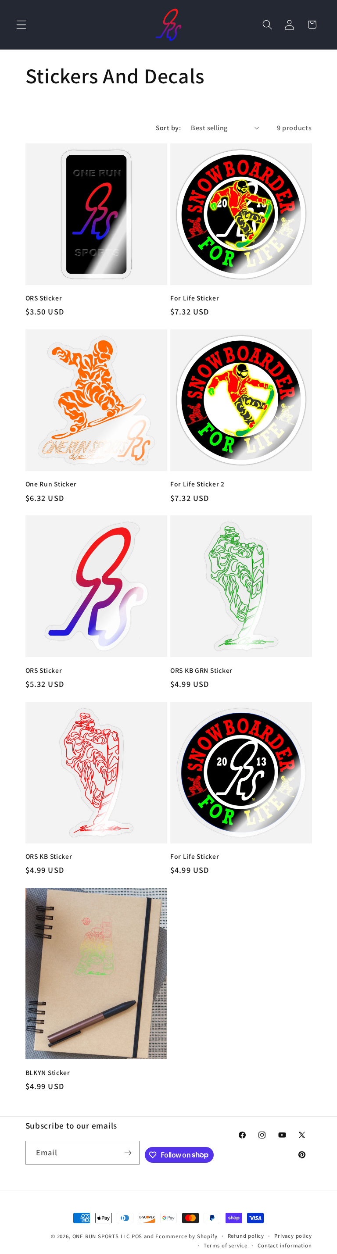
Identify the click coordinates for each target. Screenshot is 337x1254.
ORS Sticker (43, 297)
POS (137, 1236)
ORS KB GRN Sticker (201, 670)
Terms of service (225, 1245)
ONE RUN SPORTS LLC (101, 1236)
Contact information (285, 1245)
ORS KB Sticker (48, 856)
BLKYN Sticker (47, 1072)
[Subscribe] (128, 1153)
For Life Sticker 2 (197, 483)
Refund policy (246, 1236)
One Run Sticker (51, 483)
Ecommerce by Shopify (186, 1236)
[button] (21, 25)
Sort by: (168, 127)
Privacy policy (293, 1236)
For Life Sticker (194, 297)
